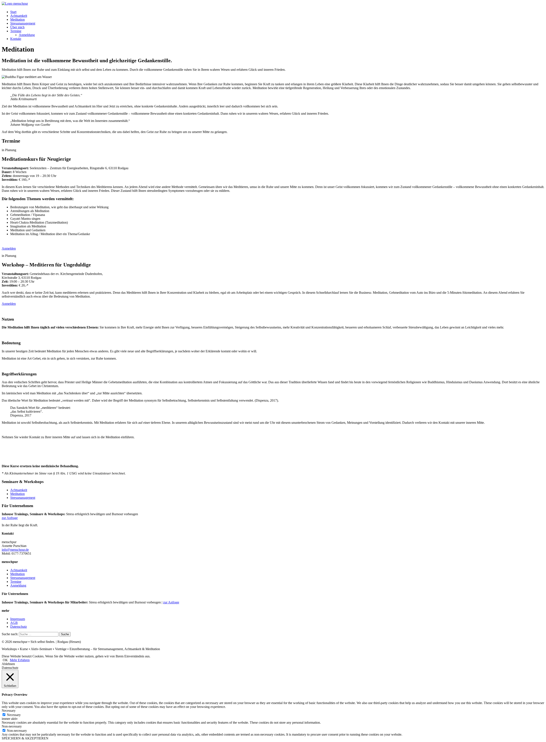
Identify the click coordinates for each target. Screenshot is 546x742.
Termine (15, 31)
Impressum (17, 619)
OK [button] (5, 660)
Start (13, 12)
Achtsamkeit (18, 15)
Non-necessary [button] (12, 726)
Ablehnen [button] (8, 664)
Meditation (17, 19)
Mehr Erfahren (20, 660)
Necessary (14, 715)
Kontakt (15, 38)
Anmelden (9, 248)
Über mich (17, 27)
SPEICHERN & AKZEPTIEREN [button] (25, 738)
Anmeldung (27, 35)
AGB (14, 623)
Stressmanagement (22, 23)
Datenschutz (18, 626)
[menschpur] (15, 3)
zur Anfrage (10, 518)
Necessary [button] (9, 710)
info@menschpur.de (15, 549)
